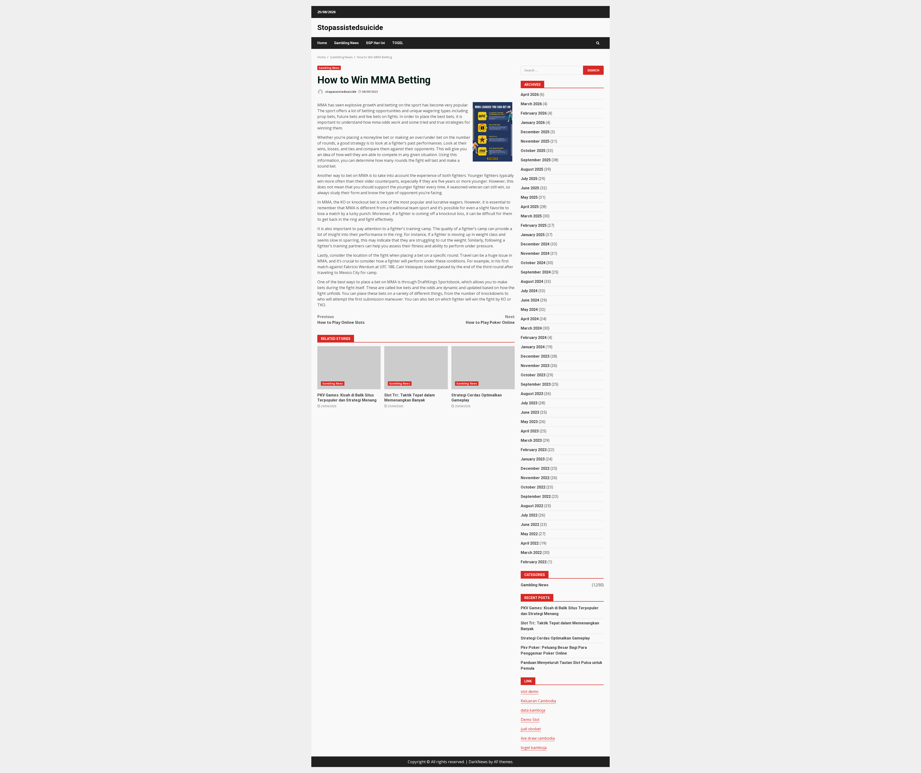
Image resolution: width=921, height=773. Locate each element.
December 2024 (535, 244)
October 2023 (533, 375)
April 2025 (530, 206)
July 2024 (529, 291)
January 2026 (533, 122)
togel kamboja (534, 747)
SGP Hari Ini (375, 43)
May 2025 (529, 197)
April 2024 (530, 319)
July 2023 (529, 403)
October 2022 (533, 487)
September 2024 (536, 272)
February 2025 (534, 225)
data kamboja (533, 710)
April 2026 (530, 94)
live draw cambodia (538, 738)
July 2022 (529, 515)
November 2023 (535, 365)
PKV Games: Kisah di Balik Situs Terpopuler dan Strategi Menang (349, 367)
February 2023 (534, 450)
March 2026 (531, 104)
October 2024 (533, 263)
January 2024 (533, 347)
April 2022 (530, 543)
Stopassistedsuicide (350, 27)
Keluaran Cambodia (538, 700)
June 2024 (530, 300)
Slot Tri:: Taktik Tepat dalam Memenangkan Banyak (416, 367)
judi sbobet (531, 729)
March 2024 (531, 328)
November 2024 (535, 253)
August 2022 (532, 506)
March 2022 (531, 552)
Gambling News (346, 43)
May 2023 (529, 421)
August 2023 (532, 393)
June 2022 (530, 524)
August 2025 (532, 169)
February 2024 (534, 337)
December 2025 (535, 132)
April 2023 (530, 431)
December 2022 (535, 468)
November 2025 (535, 141)
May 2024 (529, 309)
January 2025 (533, 234)
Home (322, 43)
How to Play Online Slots (341, 319)
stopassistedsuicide (340, 92)
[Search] (597, 43)
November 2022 (535, 478)
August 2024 (532, 281)
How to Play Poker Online (490, 319)
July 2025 (529, 178)
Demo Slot (530, 719)
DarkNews (478, 761)
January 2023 (533, 459)
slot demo (529, 691)
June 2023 (530, 412)
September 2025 (536, 160)
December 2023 (535, 356)
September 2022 (536, 496)
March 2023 (531, 440)
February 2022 (534, 562)
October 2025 (533, 150)
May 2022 (529, 534)
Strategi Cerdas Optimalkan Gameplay (483, 367)
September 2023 (536, 384)
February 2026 (534, 113)
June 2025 (530, 188)
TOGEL (397, 43)
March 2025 (531, 216)
